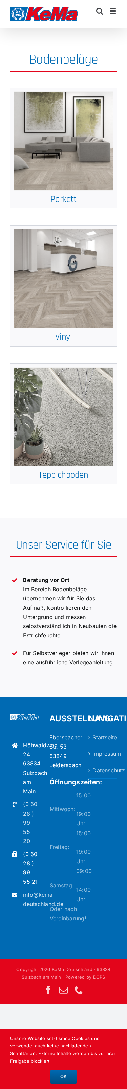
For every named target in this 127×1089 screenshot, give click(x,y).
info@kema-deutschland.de (30, 899)
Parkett (63, 199)
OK (63, 1076)
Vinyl (63, 337)
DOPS (99, 977)
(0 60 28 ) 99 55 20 (30, 822)
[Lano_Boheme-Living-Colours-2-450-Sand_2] (63, 370)
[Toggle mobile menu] (113, 11)
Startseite (102, 737)
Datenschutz (102, 770)
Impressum (102, 753)
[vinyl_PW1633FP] (63, 232)
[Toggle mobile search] (99, 11)
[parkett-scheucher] (63, 94)
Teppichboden (63, 475)
